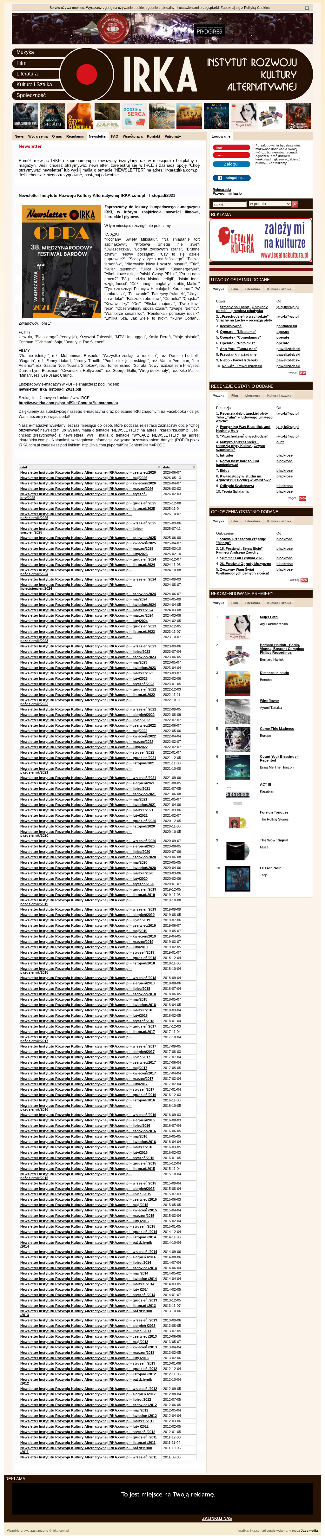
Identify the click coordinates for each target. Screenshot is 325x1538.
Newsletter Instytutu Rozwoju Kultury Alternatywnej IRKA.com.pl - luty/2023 (84, 678)
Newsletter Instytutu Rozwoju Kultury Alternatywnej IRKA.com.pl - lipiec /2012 (85, 1399)
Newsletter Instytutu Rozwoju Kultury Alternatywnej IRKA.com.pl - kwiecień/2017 (88, 1073)
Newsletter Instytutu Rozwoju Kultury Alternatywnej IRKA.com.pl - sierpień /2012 (88, 1394)
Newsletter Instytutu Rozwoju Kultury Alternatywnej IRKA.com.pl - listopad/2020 (87, 826)
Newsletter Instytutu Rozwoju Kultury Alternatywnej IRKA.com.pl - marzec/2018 (86, 1010)
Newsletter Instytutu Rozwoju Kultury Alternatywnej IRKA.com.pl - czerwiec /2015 (88, 1199)
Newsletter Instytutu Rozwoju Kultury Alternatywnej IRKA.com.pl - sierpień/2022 (87, 715)
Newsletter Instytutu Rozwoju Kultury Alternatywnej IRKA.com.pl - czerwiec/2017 (88, 1062)
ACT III (265, 784)
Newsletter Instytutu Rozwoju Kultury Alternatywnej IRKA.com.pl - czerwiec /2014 (88, 1268)
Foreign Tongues (274, 812)
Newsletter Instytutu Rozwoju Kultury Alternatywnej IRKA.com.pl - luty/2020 (84, 878)
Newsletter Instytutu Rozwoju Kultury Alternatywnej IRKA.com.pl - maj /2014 (84, 1273)
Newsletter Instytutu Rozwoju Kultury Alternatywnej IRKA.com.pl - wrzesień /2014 (88, 1252)
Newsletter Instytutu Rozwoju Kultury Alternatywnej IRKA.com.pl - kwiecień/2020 (88, 868)
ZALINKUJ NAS (217, 1518)
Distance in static (274, 673)
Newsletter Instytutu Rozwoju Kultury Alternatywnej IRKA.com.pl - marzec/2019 (86, 942)
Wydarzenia (38, 136)
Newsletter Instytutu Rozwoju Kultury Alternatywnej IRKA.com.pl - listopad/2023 (87, 631)
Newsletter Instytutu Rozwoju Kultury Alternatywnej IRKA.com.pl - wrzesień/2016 (88, 1115)
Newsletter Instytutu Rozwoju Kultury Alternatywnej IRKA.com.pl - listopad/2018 (87, 963)
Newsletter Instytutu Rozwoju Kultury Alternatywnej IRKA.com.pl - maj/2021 (83, 799)
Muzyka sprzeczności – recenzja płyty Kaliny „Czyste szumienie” (240, 445)
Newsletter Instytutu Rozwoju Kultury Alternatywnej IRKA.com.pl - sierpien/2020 (87, 846)
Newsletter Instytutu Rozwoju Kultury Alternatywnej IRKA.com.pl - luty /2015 (84, 1221)
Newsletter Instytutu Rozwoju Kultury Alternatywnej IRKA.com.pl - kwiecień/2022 (88, 736)
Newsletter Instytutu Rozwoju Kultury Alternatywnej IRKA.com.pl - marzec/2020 (86, 873)
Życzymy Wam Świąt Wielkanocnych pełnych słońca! (242, 571)
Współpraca (133, 136)
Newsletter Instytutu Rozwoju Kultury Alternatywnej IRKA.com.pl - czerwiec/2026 (88, 472)
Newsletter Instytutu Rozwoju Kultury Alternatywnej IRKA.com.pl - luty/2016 (84, 1152)
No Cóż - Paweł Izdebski (242, 366)
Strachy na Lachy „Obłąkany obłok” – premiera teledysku (242, 309)
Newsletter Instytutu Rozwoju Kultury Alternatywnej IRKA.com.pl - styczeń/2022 (87, 752)
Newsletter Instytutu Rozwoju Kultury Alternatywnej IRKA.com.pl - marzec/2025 (86, 548)
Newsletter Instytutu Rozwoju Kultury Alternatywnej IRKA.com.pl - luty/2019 (84, 947)
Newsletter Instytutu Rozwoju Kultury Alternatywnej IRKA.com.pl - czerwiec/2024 (88, 594)
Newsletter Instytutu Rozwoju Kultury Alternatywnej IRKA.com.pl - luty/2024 (84, 621)
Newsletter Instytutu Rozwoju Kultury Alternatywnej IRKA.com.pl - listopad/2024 (87, 565)
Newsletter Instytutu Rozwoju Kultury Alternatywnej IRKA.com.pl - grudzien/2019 (88, 889)
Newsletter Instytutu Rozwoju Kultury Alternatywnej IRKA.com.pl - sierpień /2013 (88, 1325)
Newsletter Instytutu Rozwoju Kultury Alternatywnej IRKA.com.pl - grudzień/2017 (88, 1026)
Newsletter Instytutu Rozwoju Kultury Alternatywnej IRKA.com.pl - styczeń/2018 (87, 1021)
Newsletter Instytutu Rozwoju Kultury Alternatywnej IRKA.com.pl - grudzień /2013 (88, 1300)
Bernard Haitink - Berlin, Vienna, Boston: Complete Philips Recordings (282, 648)
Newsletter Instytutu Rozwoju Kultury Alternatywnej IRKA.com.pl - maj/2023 (83, 662)
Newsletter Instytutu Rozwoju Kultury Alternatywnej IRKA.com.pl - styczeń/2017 (87, 1089)
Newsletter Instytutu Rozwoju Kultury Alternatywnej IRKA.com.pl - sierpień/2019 (87, 915)
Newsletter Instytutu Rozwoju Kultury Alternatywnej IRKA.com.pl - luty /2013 (84, 1358)
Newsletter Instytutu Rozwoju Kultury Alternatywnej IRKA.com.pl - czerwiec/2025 (88, 538)
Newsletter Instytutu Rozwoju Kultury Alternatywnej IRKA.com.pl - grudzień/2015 (88, 1163)
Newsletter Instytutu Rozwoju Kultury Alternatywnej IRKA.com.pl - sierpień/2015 (87, 1189)
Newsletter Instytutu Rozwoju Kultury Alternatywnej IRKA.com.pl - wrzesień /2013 (88, 1320)
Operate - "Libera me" (238, 332)
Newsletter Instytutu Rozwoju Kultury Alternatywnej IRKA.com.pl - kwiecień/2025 (88, 543)
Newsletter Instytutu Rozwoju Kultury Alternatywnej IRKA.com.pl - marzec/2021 (86, 810)
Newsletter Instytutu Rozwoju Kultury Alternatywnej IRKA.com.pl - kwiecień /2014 (88, 1279)
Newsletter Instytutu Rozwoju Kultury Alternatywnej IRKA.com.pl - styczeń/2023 (87, 684)
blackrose (284, 455)
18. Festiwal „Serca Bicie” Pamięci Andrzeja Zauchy (239, 550)
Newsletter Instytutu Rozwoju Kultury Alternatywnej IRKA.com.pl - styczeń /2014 (87, 1295)
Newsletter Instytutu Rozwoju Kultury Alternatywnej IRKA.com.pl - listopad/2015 (87, 1169)
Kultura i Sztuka (34, 84)
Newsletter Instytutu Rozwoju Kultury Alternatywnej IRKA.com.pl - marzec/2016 (86, 1147)
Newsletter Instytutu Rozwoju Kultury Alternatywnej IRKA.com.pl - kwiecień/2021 (88, 805)
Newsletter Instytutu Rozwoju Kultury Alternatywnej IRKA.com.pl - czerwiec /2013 (88, 1336)
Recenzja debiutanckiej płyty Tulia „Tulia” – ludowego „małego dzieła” (244, 417)
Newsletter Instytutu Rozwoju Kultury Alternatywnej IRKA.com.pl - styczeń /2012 (87, 1432)
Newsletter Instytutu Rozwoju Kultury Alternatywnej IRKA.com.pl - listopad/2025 (87, 508)
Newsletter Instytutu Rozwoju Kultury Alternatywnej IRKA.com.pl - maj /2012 (84, 1410)
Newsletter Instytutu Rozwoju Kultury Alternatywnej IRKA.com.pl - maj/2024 (83, 599)
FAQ (114, 136)
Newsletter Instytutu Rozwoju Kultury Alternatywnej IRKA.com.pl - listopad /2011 (88, 1442)
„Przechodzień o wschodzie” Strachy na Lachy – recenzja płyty (244, 318)
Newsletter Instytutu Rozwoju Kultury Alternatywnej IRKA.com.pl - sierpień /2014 (88, 1257)
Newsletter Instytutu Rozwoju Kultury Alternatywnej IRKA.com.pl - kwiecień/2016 (88, 1142)
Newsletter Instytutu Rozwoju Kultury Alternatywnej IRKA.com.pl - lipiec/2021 (85, 788)
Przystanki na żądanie (238, 354)
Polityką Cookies (257, 8)
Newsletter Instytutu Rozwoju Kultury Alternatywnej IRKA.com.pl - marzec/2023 (86, 673)
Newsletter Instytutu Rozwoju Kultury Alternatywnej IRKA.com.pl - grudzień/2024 (88, 559)
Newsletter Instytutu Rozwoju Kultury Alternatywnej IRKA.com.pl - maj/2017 (83, 1068)
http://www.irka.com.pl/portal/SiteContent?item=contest (68, 403)
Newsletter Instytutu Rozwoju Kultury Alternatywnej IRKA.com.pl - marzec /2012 (87, 1421)
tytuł (23, 467)
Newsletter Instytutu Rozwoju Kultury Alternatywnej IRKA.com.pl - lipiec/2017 (85, 1057)
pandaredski (286, 326)
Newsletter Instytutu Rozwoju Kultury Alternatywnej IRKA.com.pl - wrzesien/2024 (88, 579)
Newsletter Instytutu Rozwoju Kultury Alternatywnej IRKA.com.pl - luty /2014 (84, 1289)
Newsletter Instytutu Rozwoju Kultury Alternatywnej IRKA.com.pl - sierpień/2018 (87, 983)
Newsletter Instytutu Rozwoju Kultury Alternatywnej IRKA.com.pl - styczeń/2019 (87, 952)
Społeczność (31, 95)
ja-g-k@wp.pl (287, 307)
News (19, 136)
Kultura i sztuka (279, 289)
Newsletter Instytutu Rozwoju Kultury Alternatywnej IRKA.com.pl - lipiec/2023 (85, 651)
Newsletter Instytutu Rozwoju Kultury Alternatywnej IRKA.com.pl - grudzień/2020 (88, 821)
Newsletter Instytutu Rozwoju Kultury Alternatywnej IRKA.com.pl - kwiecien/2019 (88, 936)
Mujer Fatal (269, 617)
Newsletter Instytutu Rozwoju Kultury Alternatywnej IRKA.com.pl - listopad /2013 (88, 1306)
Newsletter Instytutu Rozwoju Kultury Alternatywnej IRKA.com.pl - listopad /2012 (88, 1374)
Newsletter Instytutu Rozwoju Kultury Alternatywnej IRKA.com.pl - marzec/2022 (86, 741)
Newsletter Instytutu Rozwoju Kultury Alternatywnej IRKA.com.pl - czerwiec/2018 (88, 994)
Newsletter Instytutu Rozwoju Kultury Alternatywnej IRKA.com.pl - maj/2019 (83, 931)
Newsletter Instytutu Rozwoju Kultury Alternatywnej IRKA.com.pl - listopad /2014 (88, 1237)
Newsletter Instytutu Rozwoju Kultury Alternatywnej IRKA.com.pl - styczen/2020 (87, 884)
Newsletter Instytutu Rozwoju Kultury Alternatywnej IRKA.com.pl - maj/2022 (83, 731)
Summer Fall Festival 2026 (241, 558)
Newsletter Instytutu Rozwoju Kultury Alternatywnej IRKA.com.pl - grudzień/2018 (88, 958)
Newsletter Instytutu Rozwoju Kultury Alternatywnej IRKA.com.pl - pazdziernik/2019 (76, 902)
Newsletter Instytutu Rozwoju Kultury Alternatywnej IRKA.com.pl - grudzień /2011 (88, 1437)
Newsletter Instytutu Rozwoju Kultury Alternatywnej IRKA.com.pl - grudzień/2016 (88, 1095)
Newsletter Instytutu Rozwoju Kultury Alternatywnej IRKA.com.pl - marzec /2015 (87, 1215)
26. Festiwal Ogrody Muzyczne (245, 564)
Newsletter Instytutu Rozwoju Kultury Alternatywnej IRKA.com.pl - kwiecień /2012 (88, 1416)
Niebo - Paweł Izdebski (239, 360)
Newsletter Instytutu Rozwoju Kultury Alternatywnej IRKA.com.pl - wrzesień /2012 (88, 1389)
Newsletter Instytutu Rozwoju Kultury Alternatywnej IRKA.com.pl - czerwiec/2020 (88, 857)
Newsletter (98, 136)
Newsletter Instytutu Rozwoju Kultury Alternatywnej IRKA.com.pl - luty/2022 (84, 747)
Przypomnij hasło (227, 193)
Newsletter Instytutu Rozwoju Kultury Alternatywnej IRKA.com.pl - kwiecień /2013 (88, 1347)
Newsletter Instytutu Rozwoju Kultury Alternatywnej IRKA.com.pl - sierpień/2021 (87, 783)
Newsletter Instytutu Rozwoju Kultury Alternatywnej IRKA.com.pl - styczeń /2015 (87, 1226)
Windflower (269, 701)
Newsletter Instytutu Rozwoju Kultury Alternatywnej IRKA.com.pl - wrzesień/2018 (88, 978)
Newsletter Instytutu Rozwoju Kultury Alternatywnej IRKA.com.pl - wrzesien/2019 (88, 909)
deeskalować (231, 326)
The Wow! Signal (274, 840)
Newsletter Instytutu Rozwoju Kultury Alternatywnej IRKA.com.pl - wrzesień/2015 (88, 1183)
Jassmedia (309, 1530)
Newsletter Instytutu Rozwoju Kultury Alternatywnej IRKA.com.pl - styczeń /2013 (87, 1363)
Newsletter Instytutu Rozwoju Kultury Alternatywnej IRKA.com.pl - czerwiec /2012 (88, 1405)
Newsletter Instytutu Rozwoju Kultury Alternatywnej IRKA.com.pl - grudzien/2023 (88, 626)
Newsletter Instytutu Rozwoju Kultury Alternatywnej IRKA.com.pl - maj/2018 (83, 999)
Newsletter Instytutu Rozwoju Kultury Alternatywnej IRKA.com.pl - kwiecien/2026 (88, 483)
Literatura (27, 73)
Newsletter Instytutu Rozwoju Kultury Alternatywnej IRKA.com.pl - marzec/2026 (86, 488)
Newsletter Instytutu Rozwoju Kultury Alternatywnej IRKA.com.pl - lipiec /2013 (85, 1331)
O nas (57, 136)
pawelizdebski (288, 349)
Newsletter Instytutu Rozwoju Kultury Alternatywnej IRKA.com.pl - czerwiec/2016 (88, 1131)
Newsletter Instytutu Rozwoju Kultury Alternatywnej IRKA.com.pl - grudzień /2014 (88, 1232)
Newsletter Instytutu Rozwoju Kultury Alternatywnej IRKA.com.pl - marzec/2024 (86, 610)
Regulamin (75, 136)
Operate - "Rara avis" (237, 343)
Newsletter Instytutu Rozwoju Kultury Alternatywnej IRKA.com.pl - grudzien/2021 (88, 758)
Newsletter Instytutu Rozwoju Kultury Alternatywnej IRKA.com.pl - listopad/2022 (87, 695)
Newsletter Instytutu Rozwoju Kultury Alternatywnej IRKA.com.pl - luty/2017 (84, 1084)
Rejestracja (222, 189)
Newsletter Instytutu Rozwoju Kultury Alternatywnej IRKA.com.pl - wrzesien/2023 (88, 646)
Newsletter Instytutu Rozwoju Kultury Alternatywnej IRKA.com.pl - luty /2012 (84, 1426)
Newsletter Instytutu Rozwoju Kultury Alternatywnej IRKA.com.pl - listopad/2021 (87, 763)
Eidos (224, 470)
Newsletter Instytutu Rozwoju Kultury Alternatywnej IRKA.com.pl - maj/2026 (83, 478)
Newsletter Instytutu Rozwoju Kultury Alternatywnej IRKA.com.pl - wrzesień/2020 (88, 841)
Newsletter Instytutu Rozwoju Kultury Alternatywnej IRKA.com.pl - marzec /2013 (87, 1352)
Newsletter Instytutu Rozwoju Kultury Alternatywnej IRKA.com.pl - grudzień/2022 (88, 689)
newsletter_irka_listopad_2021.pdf (50, 389)
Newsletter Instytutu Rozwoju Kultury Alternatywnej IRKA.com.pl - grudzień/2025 (88, 503)
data (166, 467)
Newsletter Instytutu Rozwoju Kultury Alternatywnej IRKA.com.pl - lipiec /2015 (85, 1194)
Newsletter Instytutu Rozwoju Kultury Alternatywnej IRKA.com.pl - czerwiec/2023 (88, 657)
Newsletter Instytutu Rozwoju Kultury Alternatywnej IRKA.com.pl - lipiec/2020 (85, 851)
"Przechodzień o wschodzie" (244, 436)
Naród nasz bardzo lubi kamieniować (237, 463)
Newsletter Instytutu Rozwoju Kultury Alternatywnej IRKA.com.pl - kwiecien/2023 (88, 668)
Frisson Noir (270, 868)
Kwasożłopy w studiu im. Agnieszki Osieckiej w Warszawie (243, 478)
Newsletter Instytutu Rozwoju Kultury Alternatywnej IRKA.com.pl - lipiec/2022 (85, 720)
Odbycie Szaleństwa (237, 486)
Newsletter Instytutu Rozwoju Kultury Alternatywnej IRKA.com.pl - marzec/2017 (86, 1078)
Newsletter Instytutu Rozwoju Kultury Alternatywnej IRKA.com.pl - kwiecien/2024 (88, 605)
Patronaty (173, 136)
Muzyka (25, 52)
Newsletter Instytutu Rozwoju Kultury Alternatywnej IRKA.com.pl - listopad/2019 (87, 895)
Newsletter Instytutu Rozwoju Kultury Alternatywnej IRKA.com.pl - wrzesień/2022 (88, 709)
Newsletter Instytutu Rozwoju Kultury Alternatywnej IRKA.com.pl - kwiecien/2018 (88, 1005)
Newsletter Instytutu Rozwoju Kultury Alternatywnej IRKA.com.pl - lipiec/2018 (85, 988)
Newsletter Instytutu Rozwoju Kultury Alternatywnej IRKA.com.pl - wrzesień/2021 (88, 778)
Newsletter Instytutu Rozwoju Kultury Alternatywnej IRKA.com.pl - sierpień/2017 (87, 1052)
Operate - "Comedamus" (240, 337)
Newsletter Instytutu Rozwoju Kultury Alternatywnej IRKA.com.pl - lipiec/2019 (85, 920)
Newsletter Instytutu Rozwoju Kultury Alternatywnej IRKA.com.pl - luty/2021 (84, 815)
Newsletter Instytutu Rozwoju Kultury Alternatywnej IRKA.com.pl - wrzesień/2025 (88, 523)
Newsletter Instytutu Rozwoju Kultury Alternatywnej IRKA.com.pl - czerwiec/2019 (88, 925)
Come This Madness (277, 728)
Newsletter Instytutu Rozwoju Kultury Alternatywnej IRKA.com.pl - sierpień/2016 (87, 1120)
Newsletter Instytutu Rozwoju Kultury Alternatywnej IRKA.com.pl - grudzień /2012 (88, 1369)
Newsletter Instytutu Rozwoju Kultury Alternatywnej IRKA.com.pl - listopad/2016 (87, 1100)
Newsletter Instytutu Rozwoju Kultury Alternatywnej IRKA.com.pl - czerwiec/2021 (88, 794)
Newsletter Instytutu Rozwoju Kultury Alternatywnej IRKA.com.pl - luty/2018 (84, 1015)
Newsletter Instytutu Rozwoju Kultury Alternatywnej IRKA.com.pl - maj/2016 (83, 1136)
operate (282, 332)
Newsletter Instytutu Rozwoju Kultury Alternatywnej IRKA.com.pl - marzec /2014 (87, 1284)
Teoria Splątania (235, 491)
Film (21, 63)
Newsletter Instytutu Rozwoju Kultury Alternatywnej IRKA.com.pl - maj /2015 (84, 1205)
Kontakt (153, 136)
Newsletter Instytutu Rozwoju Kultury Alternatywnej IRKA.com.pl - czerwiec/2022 (88, 725)
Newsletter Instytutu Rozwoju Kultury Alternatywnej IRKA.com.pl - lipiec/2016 (85, 1125)
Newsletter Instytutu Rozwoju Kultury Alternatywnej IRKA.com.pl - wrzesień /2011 (88, 1457)
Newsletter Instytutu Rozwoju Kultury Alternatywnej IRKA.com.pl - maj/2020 (83, 862)
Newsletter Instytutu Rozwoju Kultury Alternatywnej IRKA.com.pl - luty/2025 (84, 554)
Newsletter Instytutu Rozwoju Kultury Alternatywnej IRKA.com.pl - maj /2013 (84, 1342)
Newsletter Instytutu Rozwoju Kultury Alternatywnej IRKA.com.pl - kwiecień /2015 (88, 1210)
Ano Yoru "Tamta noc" (238, 349)
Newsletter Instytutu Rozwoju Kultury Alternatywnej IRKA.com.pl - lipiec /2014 (85, 1262)
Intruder (226, 455)
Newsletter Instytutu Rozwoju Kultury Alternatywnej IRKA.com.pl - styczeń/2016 (87, 1158)
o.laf (280, 442)
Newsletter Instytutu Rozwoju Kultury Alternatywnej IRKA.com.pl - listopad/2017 (87, 1032)
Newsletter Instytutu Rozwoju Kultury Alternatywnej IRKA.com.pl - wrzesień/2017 (88, 1046)
